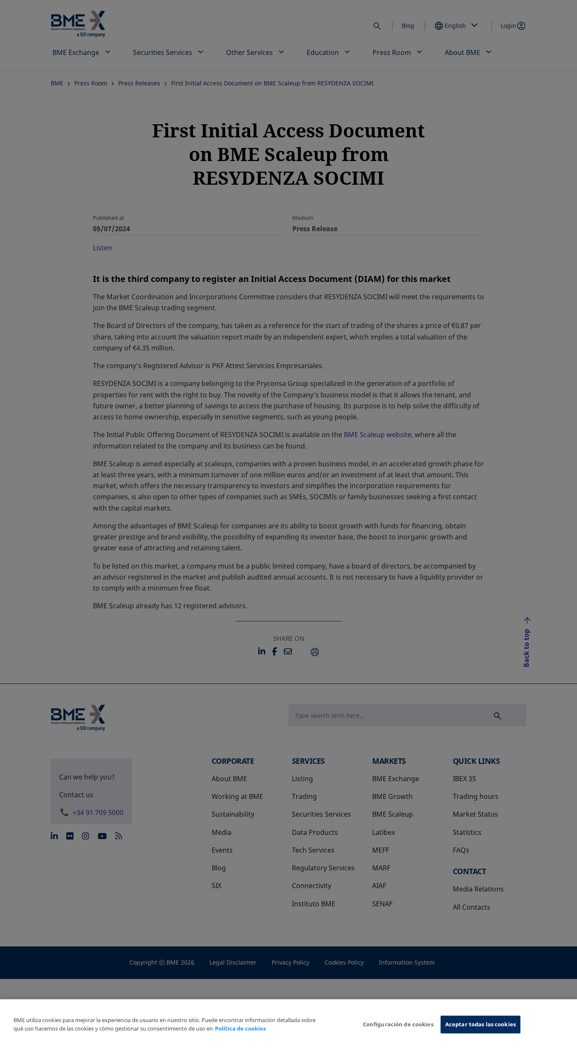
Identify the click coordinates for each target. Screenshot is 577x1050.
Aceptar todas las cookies (480, 1024)
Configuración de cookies (398, 1024)
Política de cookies (240, 1028)
